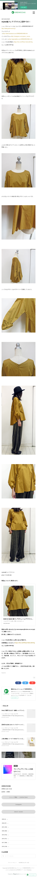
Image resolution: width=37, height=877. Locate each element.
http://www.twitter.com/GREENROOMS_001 (20, 39)
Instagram (18, 804)
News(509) (4, 672)
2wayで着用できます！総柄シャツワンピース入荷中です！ (17, 710)
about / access (18, 812)
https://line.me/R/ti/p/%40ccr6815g (23, 42)
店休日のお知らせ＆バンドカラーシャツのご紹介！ (15, 724)
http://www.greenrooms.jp (8, 28)
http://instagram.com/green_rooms (20, 36)
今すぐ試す (23, 7)
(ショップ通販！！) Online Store (19, 797)
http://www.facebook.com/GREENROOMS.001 (15, 33)
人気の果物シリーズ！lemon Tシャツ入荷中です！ (15, 738)
